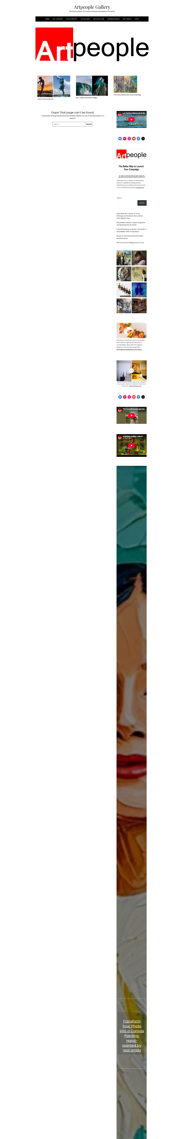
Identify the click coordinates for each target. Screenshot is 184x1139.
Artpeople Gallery (92, 7)
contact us (140, 187)
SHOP (137, 19)
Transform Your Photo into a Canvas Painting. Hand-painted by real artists (132, 1036)
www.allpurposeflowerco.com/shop (129, 349)
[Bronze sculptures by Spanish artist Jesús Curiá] (124, 290)
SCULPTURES (85, 19)
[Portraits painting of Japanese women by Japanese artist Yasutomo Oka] (139, 258)
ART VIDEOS (127, 19)
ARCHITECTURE (98, 19)
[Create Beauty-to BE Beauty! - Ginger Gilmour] (139, 290)
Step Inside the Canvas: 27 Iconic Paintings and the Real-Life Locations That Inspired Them (130, 216)
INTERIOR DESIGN (114, 19)
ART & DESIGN (58, 19)
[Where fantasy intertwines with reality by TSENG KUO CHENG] (124, 274)
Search (119, 198)
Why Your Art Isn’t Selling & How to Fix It (130, 243)
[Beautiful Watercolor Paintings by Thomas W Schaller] (124, 306)
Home (47, 19)
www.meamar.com (135, 386)
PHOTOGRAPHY (71, 19)
